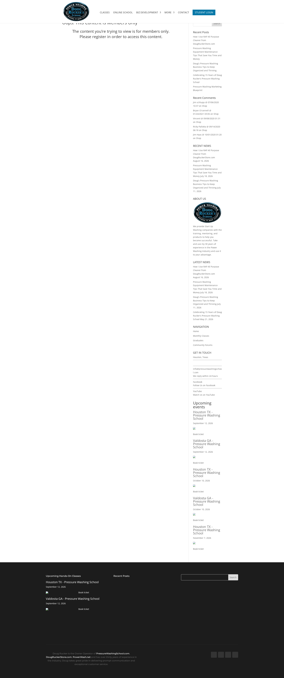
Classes (105, 12)
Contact (183, 12)
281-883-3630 (199, 363)
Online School (123, 12)
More (167, 12)
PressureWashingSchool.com (112, 653)
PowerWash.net (82, 657)
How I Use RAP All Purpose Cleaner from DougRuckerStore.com (135, 582)
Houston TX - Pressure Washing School (206, 415)
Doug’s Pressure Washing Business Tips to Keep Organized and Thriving (205, 67)
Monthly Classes (201, 335)
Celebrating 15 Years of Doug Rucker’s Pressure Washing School (207, 79)
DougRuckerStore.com (59, 657)
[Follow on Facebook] (214, 655)
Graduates (198, 340)
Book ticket (198, 434)
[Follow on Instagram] (235, 655)
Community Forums (202, 345)
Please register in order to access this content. (121, 36)
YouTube (197, 391)
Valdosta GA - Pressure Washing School (206, 443)
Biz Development (147, 12)
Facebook (197, 381)
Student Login (204, 12)
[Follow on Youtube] (228, 655)
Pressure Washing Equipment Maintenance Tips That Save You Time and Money (140, 601)
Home (196, 331)
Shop (204, 105)
